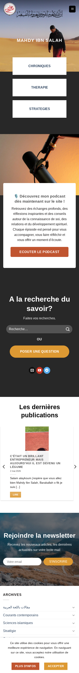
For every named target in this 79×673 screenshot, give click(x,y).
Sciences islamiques (18, 623)
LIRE (18, 494)
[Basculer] (73, 607)
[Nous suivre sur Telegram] (47, 370)
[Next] (75, 467)
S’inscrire (58, 561)
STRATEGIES (39, 109)
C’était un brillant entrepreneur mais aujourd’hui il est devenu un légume (38, 461)
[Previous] (4, 467)
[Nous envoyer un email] (32, 370)
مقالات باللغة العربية (16, 607)
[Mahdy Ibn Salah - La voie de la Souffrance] (9, 9)
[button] (72, 9)
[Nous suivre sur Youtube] (39, 370)
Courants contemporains (20, 615)
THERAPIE (39, 87)
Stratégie (9, 631)
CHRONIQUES (39, 66)
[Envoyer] (68, 329)
